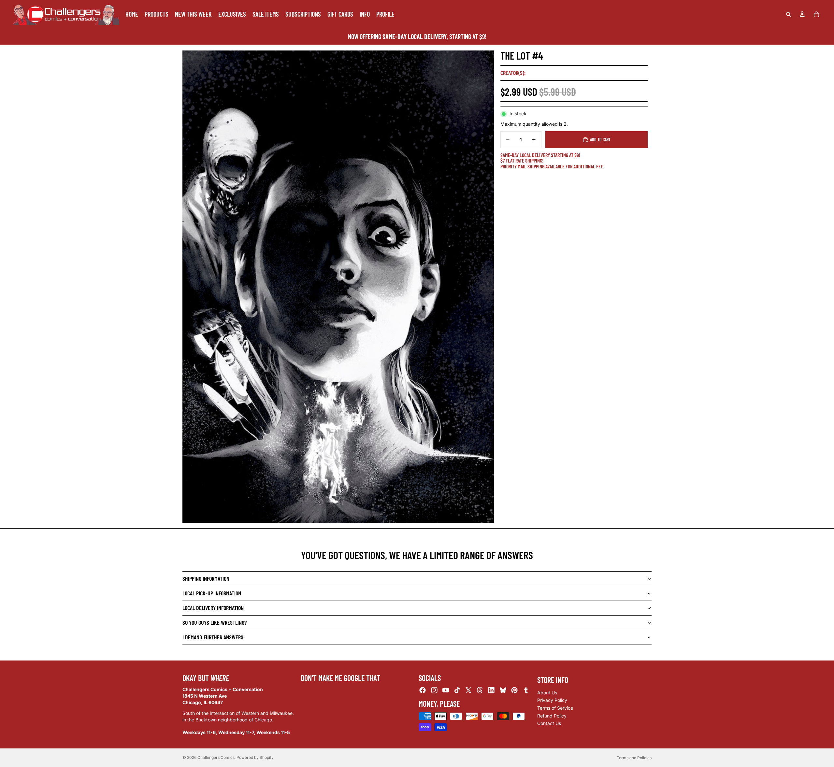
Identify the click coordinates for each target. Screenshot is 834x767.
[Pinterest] (514, 690)
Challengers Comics (216, 757)
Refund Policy (552, 715)
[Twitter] (468, 690)
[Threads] (480, 690)
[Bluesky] (503, 690)
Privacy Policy (552, 700)
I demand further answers (212, 637)
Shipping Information (205, 578)
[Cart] (816, 14)
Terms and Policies (634, 757)
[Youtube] (446, 690)
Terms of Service (555, 708)
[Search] (788, 14)
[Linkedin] (491, 690)
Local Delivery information (213, 607)
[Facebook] (422, 690)
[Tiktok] (457, 690)
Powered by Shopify (255, 757)
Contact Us (549, 723)
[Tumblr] (526, 690)
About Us (547, 692)
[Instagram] (434, 690)
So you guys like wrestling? (214, 622)
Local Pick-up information (211, 593)
